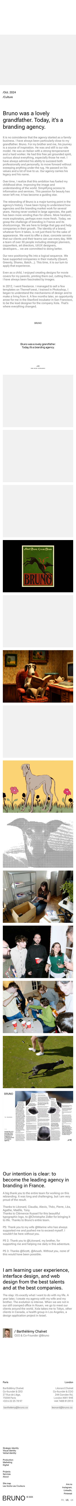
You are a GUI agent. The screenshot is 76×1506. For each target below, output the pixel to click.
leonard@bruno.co (62, 1407)
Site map (7, 1483)
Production (8, 1460)
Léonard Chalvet (64, 1388)
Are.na (69, 1484)
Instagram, (67, 1487)
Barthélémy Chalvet (13, 1388)
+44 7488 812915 (63, 1401)
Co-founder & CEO (13, 1391)
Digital (6, 1465)
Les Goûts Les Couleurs (14, 1486)
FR (62, 1500)
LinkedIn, (68, 1490)
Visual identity (9, 1450)
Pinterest (68, 1493)
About (6, 1476)
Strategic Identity (11, 1448)
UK (72, 1500)
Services (7, 1474)
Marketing (7, 1462)
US (67, 1500)
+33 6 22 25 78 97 (12, 1401)
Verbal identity (9, 1453)
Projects (6, 1471)
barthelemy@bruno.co (16, 1407)
